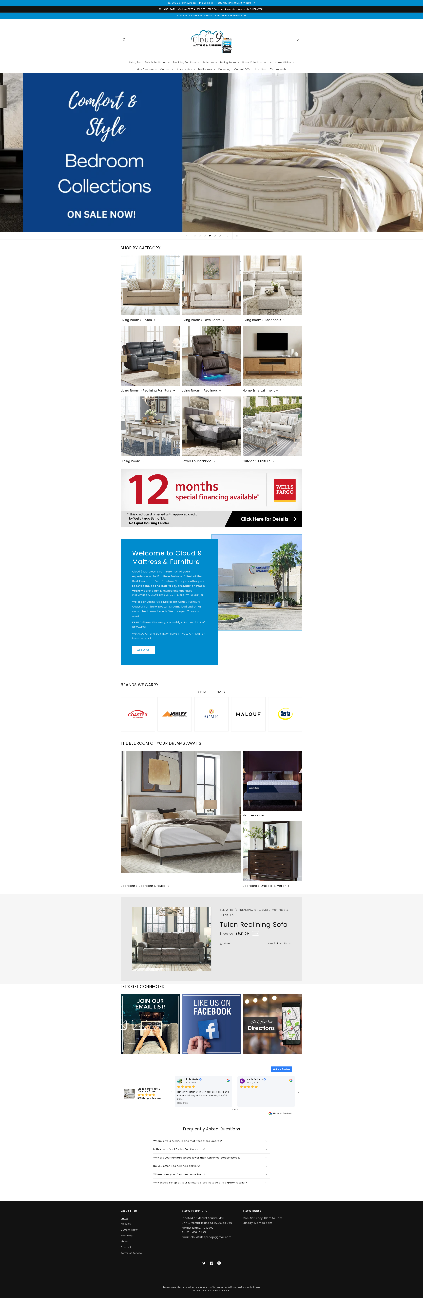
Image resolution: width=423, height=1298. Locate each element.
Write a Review (281, 1069)
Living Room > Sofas (136, 320)
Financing (127, 1235)
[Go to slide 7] (232, 1109)
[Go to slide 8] (234, 1109)
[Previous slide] (187, 235)
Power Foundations (197, 461)
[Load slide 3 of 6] (204, 235)
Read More (183, 1103)
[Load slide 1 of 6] (194, 235)
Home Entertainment (259, 390)
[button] (124, 39)
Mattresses (251, 815)
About (124, 1241)
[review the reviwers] (228, 1081)
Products (126, 1224)
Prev (203, 692)
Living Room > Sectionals (262, 320)
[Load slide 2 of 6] (199, 235)
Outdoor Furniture (256, 461)
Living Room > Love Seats (201, 320)
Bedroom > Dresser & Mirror (264, 886)
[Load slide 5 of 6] (214, 235)
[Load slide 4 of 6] (209, 235)
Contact (126, 1247)
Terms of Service (131, 1253)
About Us (143, 649)
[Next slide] (227, 235)
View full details (277, 943)
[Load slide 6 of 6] (219, 235)
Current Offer (129, 1229)
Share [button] (227, 943)
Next (220, 692)
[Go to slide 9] (237, 1109)
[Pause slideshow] (236, 235)
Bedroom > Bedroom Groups (143, 886)
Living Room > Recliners (200, 390)
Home (124, 1218)
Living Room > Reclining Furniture (146, 390)
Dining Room (130, 461)
